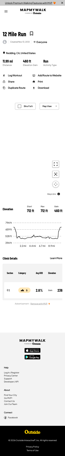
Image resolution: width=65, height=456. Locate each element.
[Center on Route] (55, 174)
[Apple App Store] (32, 350)
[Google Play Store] (32, 357)
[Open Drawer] (6, 11)
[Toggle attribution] (59, 194)
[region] (32, 149)
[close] (62, 3)
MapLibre (51, 193)
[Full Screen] (55, 164)
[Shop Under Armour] (32, 433)
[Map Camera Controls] (55, 184)
